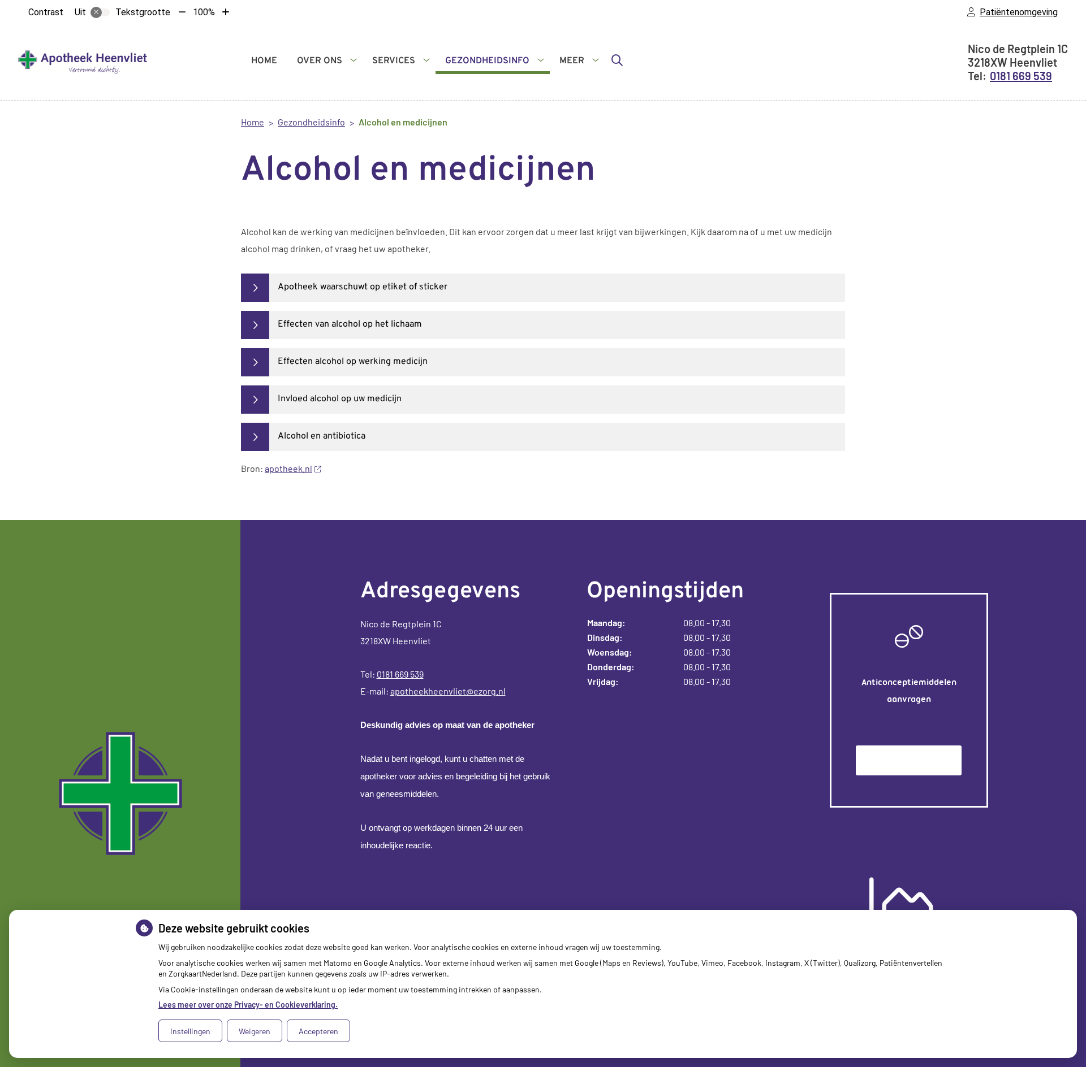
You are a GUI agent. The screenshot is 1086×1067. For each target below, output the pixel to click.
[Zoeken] (617, 59)
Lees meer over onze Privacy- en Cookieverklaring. (248, 1004)
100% (204, 12)
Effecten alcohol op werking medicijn (353, 361)
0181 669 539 (400, 674)
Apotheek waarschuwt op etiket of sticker (362, 287)
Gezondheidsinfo (487, 61)
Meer (571, 61)
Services (393, 61)
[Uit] (100, 12)
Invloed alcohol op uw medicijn (340, 399)
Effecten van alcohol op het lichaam (350, 324)
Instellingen (190, 1031)
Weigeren (254, 1031)
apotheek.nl (288, 468)
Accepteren (318, 1031)
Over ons (319, 61)
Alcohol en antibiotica (321, 436)
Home (264, 61)
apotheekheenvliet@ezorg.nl (448, 691)
